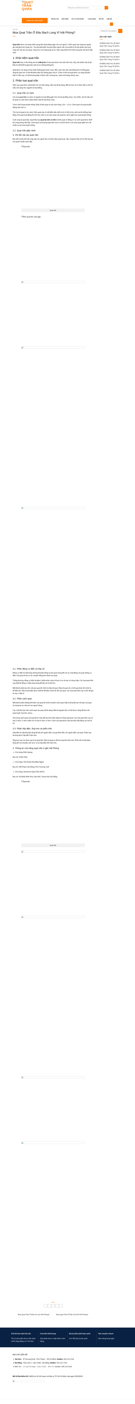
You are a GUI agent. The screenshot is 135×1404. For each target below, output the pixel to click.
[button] (35, 20)
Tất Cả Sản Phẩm (77, 19)
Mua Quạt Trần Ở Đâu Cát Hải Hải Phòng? (72, 1315)
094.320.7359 (62, 1363)
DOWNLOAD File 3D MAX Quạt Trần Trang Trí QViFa (110, 44)
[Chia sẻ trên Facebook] (45, 1306)
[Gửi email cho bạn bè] (53, 1306)
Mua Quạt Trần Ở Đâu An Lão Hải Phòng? (33, 1315)
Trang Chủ (55, 19)
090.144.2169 (69, 1359)
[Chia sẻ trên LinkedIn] (60, 1306)
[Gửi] (106, 8)
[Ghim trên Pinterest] (57, 1306)
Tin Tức (101, 19)
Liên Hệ (109, 19)
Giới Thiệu (65, 19)
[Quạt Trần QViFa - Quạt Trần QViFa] (43, 7)
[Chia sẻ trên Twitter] (49, 1306)
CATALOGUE (92, 19)
